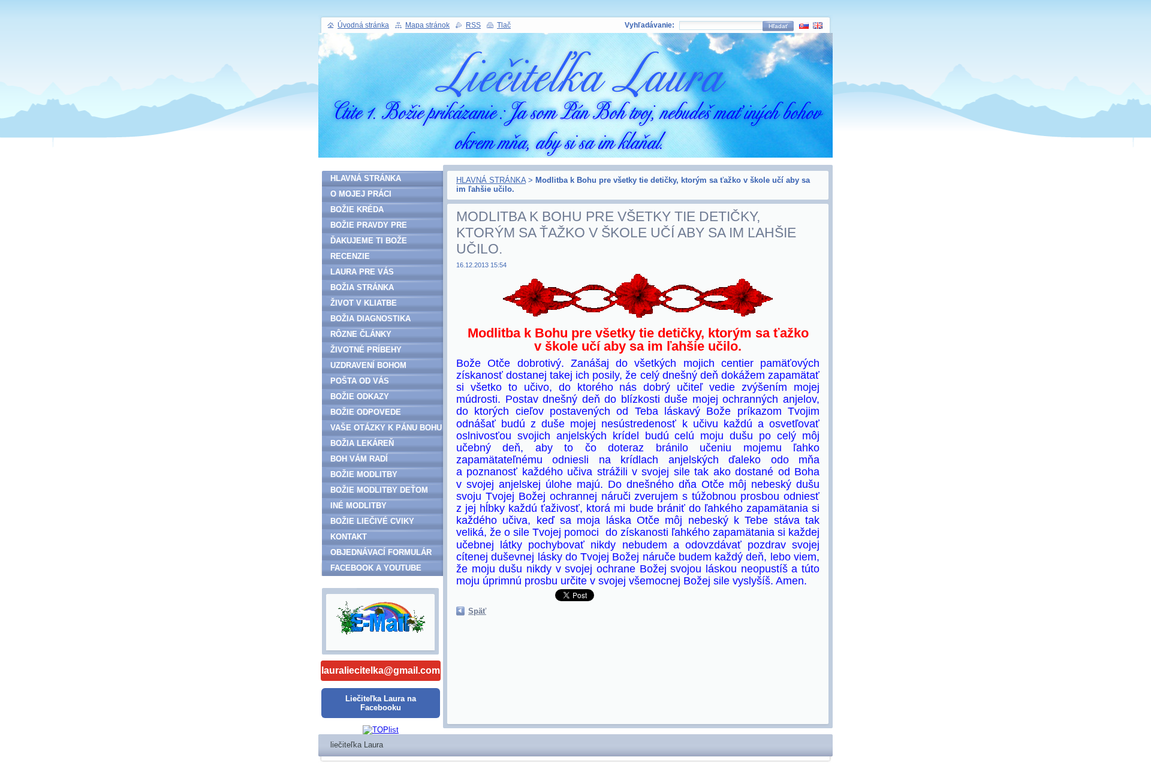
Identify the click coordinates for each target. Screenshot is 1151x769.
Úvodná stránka (363, 25)
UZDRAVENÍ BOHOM (368, 365)
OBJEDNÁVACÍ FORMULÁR (381, 552)
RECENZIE (350, 256)
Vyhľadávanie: (649, 25)
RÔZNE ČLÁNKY (360, 334)
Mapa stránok (427, 25)
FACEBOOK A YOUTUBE (375, 567)
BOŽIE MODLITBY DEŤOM (379, 489)
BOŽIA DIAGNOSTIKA (370, 318)
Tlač (504, 25)
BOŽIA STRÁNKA (362, 287)
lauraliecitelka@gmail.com (380, 670)
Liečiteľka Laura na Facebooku (380, 703)
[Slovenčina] (804, 25)
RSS (473, 25)
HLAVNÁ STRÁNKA (491, 180)
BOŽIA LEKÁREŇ (362, 443)
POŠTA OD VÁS (359, 380)
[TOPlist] (381, 729)
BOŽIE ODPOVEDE (365, 412)
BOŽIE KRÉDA (357, 209)
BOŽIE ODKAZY (359, 396)
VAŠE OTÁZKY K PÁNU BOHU (386, 427)
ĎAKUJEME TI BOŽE (368, 240)
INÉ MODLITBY (358, 505)
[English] (817, 25)
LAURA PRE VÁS (362, 271)
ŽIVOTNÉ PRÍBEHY (366, 349)
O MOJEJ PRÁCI (360, 193)
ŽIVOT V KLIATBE (363, 302)
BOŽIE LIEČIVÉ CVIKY (372, 521)
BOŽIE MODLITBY (363, 474)
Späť (477, 611)
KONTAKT (348, 536)
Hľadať (778, 26)
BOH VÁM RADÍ (359, 458)
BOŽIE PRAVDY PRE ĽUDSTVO (368, 227)
